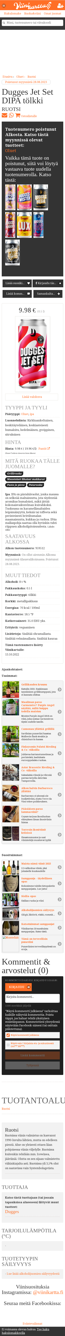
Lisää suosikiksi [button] (16, 283)
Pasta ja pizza (15, 485)
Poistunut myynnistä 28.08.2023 (26, 82)
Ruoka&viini (32, 13)
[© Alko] (32, 354)
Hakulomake (12, 13)
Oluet (10, 150)
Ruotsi (32, 76)
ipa (32, 414)
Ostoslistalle (28, 116)
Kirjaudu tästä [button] (47, 283)
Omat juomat (52, 13)
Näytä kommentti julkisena (25, 1035)
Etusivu (7, 76)
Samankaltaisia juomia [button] (49, 293)
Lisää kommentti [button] (17, 293)
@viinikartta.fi (48, 1292)
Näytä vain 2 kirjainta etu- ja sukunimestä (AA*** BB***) (32, 1044)
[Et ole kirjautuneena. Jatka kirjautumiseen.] (60, 5)
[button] (4, 5)
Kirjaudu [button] (16, 987)
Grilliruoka (14, 473)
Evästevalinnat (32, 1323)
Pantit (42, 448)
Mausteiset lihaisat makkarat (26, 479)
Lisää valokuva (31, 396)
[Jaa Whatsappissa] (11, 115)
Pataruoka (35, 485)
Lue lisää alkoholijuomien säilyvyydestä (33, 1273)
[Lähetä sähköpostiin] (4, 115)
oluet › (21, 76)
